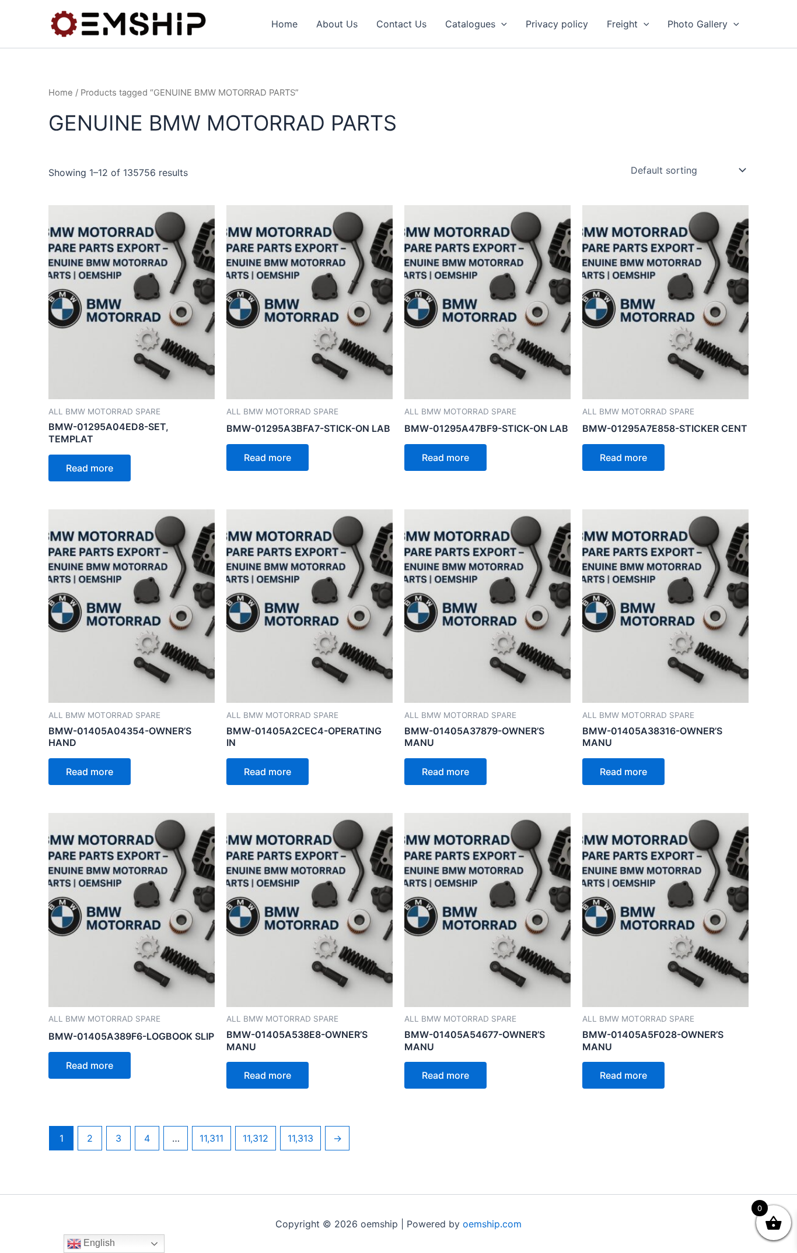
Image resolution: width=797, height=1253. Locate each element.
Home (284, 24)
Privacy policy (557, 24)
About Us (337, 24)
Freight (622, 24)
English (98, 1243)
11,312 (255, 1138)
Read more (89, 468)
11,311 (211, 1138)
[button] (501, 24)
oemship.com (492, 1224)
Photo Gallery (697, 24)
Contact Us (401, 24)
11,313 (300, 1138)
